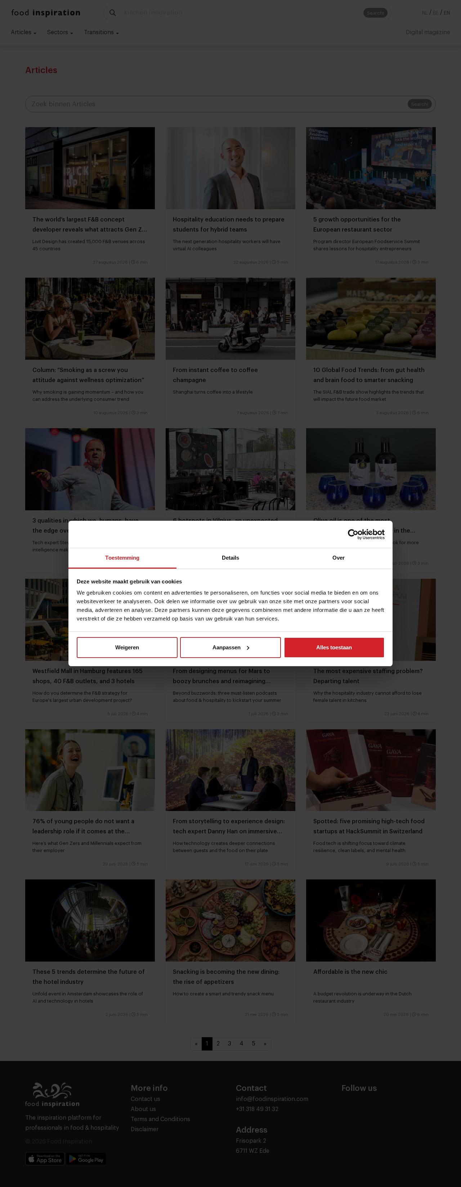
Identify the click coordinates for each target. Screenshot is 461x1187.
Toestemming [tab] (122, 558)
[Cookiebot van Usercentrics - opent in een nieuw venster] (353, 534)
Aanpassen (226, 647)
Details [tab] (231, 558)
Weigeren (127, 647)
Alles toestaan (334, 647)
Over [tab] (338, 558)
